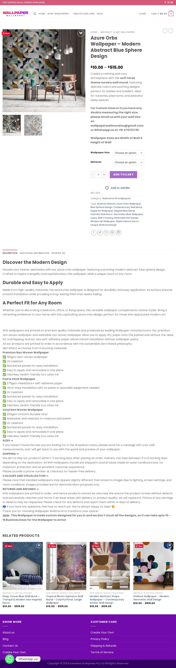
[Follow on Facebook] (165, 2)
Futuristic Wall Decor (102, 214)
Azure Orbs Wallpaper (128, 203)
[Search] (35, 13)
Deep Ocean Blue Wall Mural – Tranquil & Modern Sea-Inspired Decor (22, 599)
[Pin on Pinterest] (112, 232)
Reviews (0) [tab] (58, 253)
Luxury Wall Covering (102, 217)
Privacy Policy (100, 639)
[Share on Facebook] (94, 232)
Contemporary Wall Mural (127, 207)
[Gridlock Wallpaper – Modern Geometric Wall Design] (153, 566)
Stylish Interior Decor (127, 221)
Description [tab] (10, 253)
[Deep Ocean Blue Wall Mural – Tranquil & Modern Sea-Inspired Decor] (23, 566)
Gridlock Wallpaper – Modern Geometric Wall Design (151, 598)
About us (8, 632)
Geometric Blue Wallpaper (128, 214)
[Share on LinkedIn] (118, 232)
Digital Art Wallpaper (102, 210)
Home (41, 13)
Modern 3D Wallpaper (103, 221)
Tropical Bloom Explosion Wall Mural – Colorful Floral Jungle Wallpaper (64, 599)
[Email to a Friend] (106, 232)
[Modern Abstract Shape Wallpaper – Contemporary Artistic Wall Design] (110, 566)
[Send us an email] (172, 2)
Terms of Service (102, 652)
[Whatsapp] (9, 659)
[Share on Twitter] (100, 232)
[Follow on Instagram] (168, 2)
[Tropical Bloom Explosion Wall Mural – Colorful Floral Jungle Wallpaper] (66, 566)
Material (96, 162)
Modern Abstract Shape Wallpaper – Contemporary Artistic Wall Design (107, 599)
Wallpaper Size (100, 152)
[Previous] (9, 70)
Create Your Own (84, 13)
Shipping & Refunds (103, 646)
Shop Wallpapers (57, 13)
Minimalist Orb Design (126, 217)
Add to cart (123, 174)
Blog (100, 13)
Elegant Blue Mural (124, 210)
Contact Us (10, 646)
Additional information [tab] (34, 253)
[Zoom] (7, 108)
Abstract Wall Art (106, 203)
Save (7, 33)
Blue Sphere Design (101, 207)
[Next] (79, 70)
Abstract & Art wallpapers (118, 32)
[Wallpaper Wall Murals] (15, 13)
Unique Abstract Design (104, 224)
